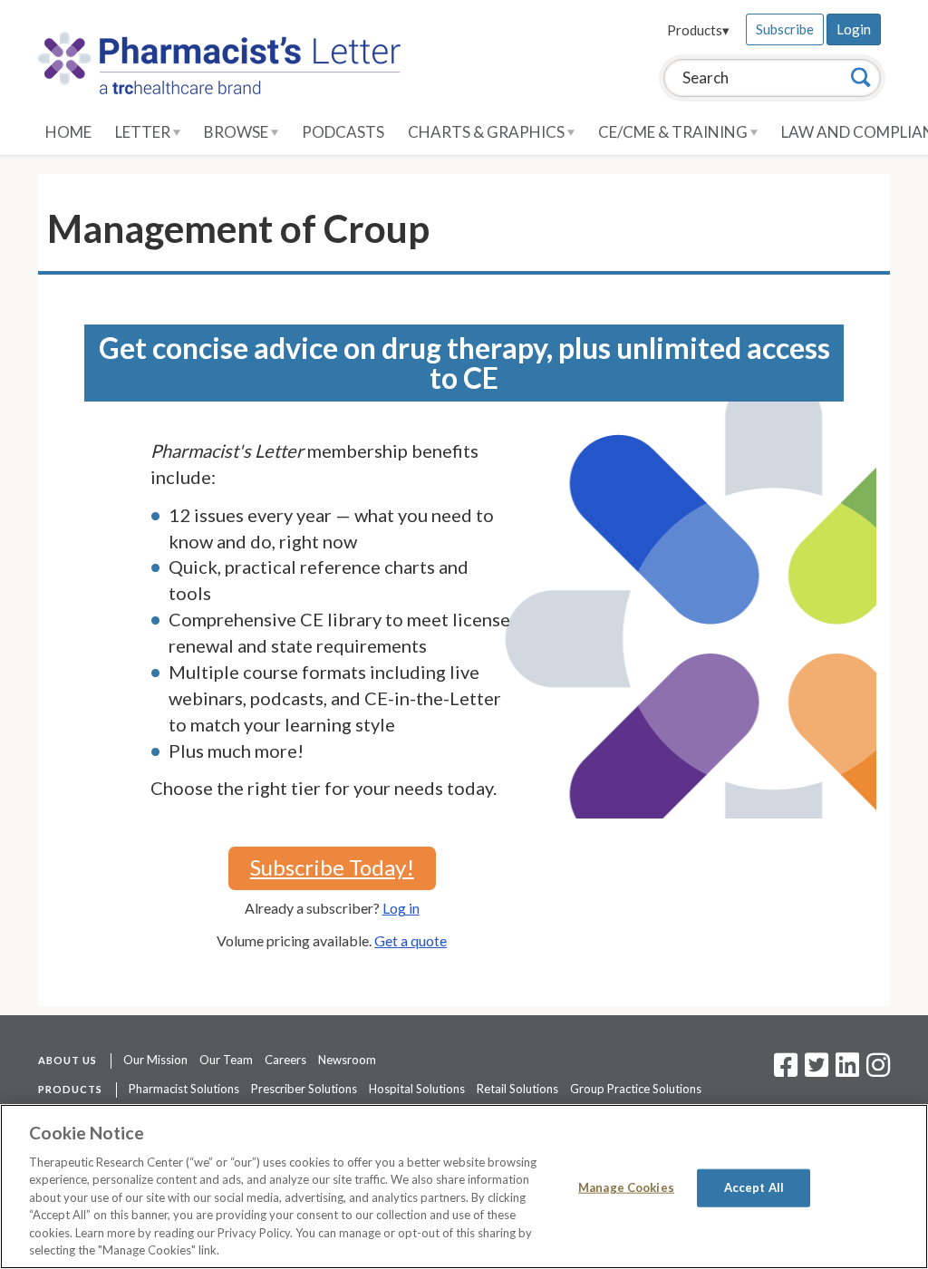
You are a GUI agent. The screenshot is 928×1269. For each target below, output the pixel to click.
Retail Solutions (517, 1088)
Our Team (226, 1059)
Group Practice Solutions (635, 1088)
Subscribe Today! (332, 867)
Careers (285, 1059)
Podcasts (343, 131)
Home (68, 131)
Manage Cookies (626, 1187)
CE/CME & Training (674, 131)
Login (853, 29)
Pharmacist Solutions (184, 1088)
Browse (237, 131)
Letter (144, 131)
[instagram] (878, 1070)
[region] (464, 1186)
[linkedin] (847, 1070)
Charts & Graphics (487, 131)
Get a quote (410, 940)
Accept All (754, 1187)
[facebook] (786, 1070)
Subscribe (785, 29)
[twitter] (814, 1070)
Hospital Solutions (417, 1088)
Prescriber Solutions (304, 1088)
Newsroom (347, 1059)
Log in (401, 907)
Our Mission (155, 1059)
